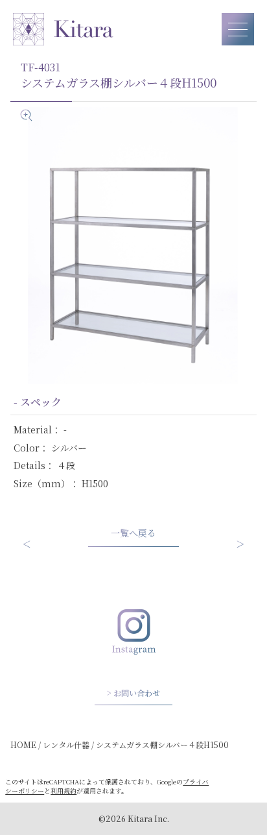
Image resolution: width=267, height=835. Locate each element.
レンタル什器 (66, 744)
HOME (23, 744)
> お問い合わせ (133, 692)
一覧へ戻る (133, 532)
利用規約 (63, 790)
